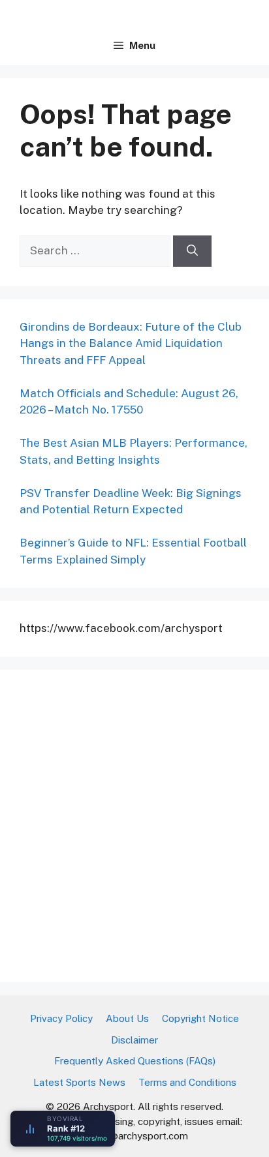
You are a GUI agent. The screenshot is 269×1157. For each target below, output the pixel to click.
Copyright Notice (200, 1018)
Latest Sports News (79, 1082)
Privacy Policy (61, 1018)
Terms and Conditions (187, 1082)
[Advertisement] (134, 823)
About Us (127, 1018)
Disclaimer (134, 1039)
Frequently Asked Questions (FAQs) (134, 1060)
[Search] (192, 251)
